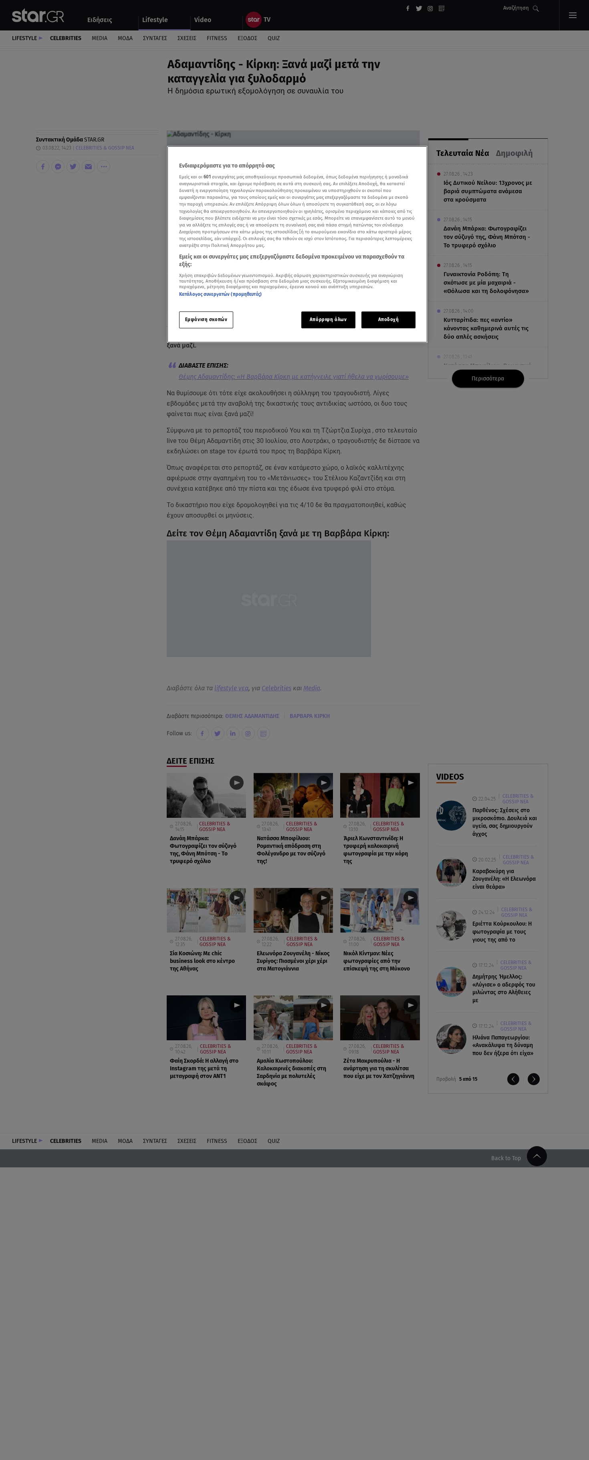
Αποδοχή (388, 320)
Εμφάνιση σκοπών (206, 320)
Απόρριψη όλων (328, 320)
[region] (297, 244)
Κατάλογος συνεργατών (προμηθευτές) (220, 294)
